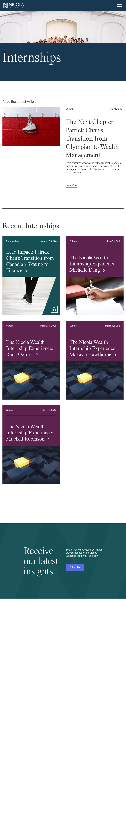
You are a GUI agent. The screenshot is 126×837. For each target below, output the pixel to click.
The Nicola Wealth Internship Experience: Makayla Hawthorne (93, 348)
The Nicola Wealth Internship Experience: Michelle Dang (93, 264)
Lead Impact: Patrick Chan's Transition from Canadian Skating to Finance (30, 261)
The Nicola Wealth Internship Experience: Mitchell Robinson (29, 432)
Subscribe (75, 567)
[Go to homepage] (13, 5)
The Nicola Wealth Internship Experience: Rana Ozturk (29, 348)
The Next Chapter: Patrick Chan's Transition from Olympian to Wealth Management (92, 138)
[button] (120, 5)
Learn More (71, 185)
